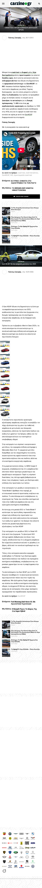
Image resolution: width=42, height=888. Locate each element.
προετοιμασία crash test (23, 175)
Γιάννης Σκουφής (14, 38)
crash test (21, 173)
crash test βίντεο (32, 173)
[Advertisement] (21, 753)
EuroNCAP (28, 115)
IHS (11, 175)
